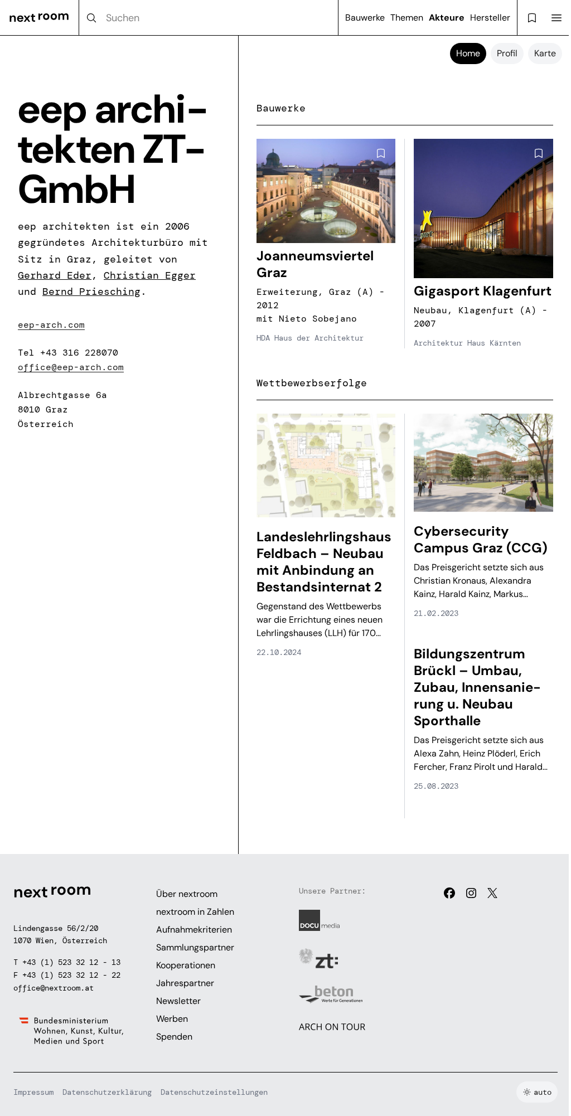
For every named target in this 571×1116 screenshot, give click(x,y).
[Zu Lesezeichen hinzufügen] (380, 153)
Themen (406, 17)
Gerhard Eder (54, 275)
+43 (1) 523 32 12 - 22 (71, 975)
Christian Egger (150, 275)
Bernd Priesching (91, 291)
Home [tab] (468, 53)
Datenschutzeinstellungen (214, 1092)
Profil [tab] (507, 53)
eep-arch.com (51, 325)
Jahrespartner (185, 983)
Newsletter (178, 1001)
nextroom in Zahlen (195, 912)
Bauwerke (365, 17)
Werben (172, 1019)
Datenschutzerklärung (107, 1092)
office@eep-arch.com (71, 367)
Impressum (33, 1092)
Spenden (174, 1036)
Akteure (446, 17)
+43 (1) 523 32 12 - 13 (71, 962)
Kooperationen (185, 965)
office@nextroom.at (53, 988)
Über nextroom (186, 894)
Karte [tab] (545, 53)
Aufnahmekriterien (194, 929)
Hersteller (490, 17)
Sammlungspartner (195, 947)
